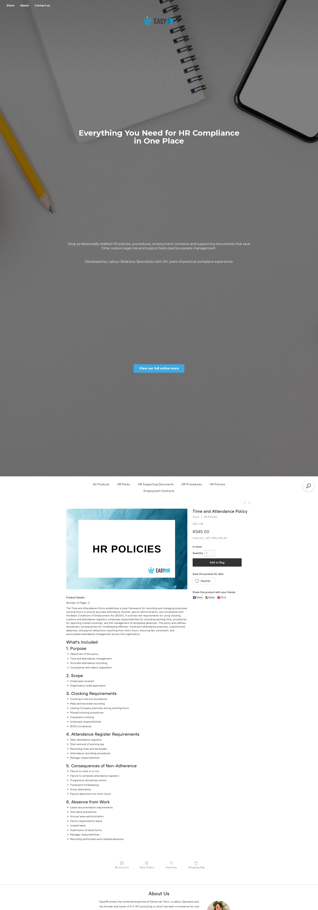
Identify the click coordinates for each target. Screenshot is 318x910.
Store (10, 5)
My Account (122, 867)
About (24, 5)
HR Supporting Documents (156, 484)
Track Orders (146, 867)
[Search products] (308, 486)
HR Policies (217, 484)
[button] (204, 581)
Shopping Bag (196, 867)
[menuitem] (244, 502)
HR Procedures (192, 484)
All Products (101, 484)
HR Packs (123, 484)
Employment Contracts (159, 491)
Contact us (42, 5)
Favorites (171, 867)
